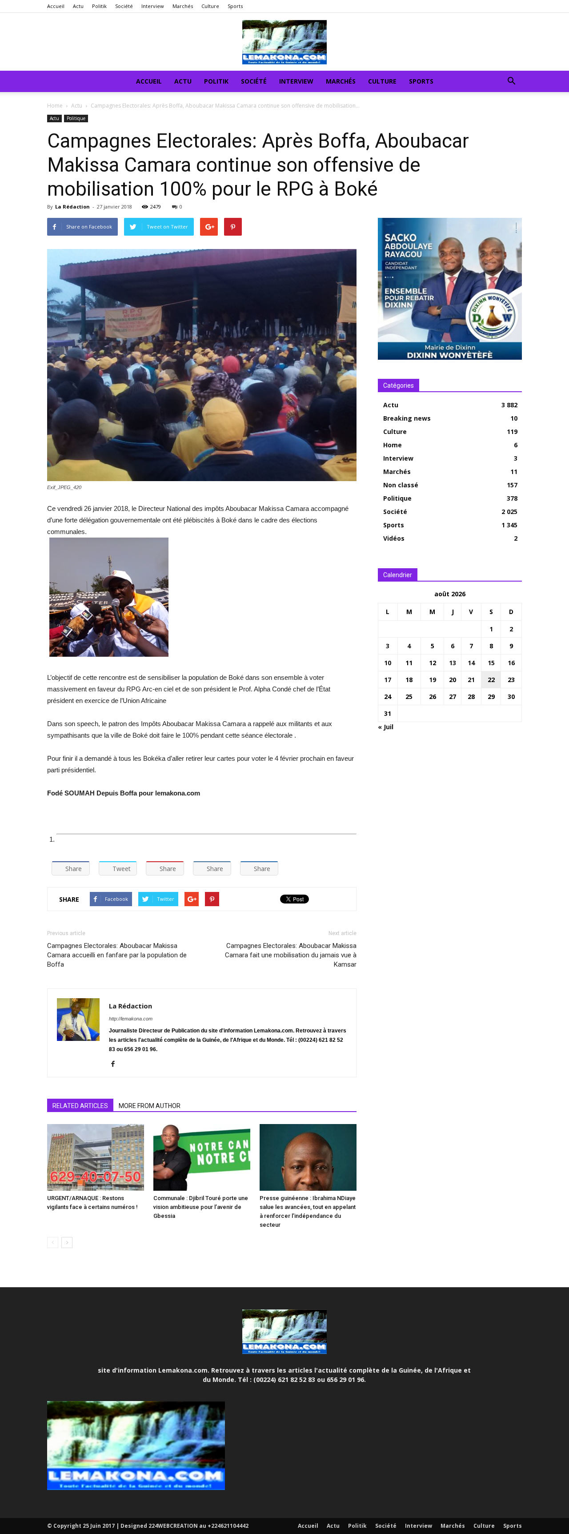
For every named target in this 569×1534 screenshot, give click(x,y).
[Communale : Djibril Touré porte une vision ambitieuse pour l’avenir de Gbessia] (201, 1157)
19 (432, 679)
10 (387, 663)
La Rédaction (72, 206)
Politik (99, 6)
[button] (511, 82)
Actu (78, 6)
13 (452, 663)
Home (55, 105)
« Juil (385, 727)
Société (124, 6)
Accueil (55, 6)
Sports (235, 6)
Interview (152, 6)
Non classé (400, 485)
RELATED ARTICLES (80, 1105)
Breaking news (407, 418)
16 (511, 663)
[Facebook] (116, 1064)
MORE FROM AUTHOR (149, 1105)
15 (491, 663)
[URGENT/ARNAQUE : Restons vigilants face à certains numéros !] (95, 1157)
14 (471, 663)
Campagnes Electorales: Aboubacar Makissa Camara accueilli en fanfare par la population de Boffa (117, 955)
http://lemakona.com (130, 1018)
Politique (76, 118)
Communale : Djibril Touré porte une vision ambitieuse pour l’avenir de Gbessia (200, 1207)
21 (471, 679)
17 (387, 679)
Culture (210, 6)
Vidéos (394, 538)
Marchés (182, 6)
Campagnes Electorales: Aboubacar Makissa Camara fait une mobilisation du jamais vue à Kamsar (291, 955)
